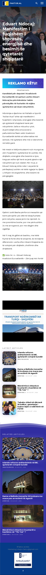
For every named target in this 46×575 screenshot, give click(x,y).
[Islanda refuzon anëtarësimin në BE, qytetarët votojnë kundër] (9, 358)
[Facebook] (23, 570)
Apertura (21, 376)
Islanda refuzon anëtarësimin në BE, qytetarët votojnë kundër (30, 354)
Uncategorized (23, 359)
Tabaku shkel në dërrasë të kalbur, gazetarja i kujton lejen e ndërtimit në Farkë (31, 405)
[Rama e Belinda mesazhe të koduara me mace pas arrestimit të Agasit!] (9, 375)
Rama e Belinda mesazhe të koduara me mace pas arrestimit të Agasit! (30, 371)
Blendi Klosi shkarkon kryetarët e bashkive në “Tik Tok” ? (29, 388)
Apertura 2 (22, 392)
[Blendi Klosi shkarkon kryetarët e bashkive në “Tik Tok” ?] (9, 391)
